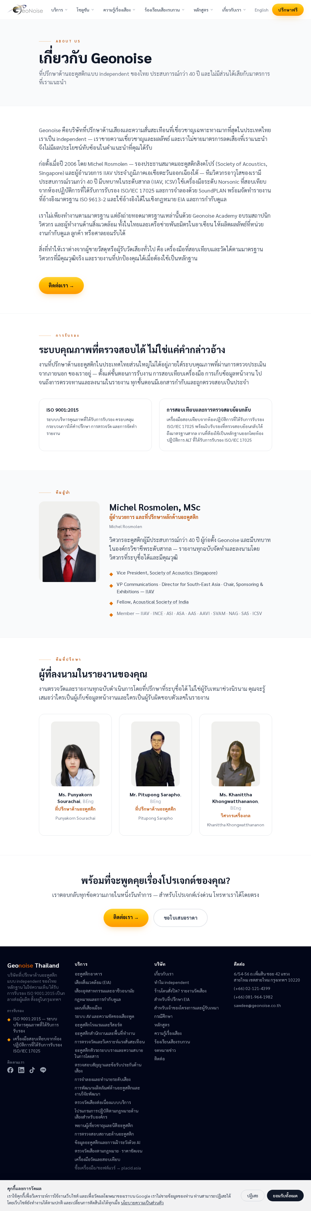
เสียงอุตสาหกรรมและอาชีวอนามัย (104, 990)
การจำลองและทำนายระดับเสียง (103, 1079)
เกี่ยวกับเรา (231, 9)
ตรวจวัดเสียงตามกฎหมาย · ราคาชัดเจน (108, 1150)
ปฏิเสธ (252, 1195)
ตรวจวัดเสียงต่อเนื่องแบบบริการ (103, 1102)
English (261, 9)
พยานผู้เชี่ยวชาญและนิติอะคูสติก (104, 1125)
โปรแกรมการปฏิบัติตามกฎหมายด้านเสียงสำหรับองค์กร (106, 1113)
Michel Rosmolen (125, 526)
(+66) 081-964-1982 (253, 996)
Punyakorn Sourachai (75, 818)
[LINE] (43, 1070)
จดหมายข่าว (165, 1050)
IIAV (149, 591)
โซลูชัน (83, 9)
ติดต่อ (159, 1058)
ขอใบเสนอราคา (180, 918)
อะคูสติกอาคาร (88, 973)
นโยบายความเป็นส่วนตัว (142, 1202)
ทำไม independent (171, 982)
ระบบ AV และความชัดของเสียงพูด (104, 1016)
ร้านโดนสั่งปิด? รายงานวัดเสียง (180, 990)
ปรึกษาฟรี (288, 9)
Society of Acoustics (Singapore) (183, 572)
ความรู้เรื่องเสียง (117, 9)
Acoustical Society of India (161, 601)
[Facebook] (10, 1070)
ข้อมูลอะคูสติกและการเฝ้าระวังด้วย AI (107, 1142)
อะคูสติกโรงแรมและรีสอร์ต (98, 1024)
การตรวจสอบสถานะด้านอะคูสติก (104, 1133)
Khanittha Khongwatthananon (235, 824)
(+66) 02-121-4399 (252, 988)
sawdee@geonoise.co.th (257, 1005)
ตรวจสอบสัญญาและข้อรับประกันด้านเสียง (108, 1067)
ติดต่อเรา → (61, 285)
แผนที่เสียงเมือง (88, 1007)
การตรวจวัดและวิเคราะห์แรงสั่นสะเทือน (110, 1041)
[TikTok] (32, 1070)
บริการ (57, 9)
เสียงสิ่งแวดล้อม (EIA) (93, 982)
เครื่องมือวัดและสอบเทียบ (97, 1159)
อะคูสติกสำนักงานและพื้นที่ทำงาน (105, 1033)
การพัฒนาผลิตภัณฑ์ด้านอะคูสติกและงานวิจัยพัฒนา (107, 1090)
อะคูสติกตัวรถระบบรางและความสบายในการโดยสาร (109, 1053)
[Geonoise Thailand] (25, 10)
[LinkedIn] (21, 1070)
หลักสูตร (201, 9)
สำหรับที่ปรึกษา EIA (172, 999)
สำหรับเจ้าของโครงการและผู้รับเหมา (186, 1007)
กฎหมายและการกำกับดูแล (98, 999)
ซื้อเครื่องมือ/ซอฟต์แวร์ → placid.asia (108, 1167)
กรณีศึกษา (163, 1016)
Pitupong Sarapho (155, 818)
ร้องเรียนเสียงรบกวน (162, 9)
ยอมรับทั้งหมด (285, 1195)
